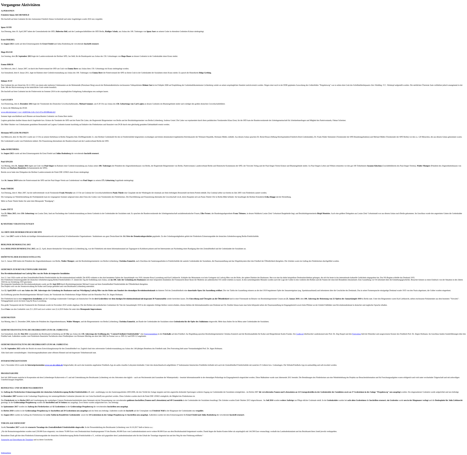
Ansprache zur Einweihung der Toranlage (17, 440)
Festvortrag (356, 334)
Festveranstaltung (150, 334)
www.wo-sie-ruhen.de (54, 365)
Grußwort (300, 334)
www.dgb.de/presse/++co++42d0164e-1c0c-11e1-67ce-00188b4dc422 (28, 112)
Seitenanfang (6, 453)
